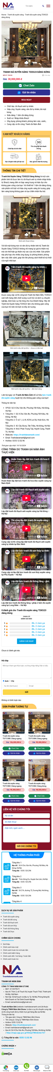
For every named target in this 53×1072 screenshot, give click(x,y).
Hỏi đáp (47, 75)
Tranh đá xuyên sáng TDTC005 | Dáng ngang (12, 737)
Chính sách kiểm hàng (11, 953)
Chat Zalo (16, 1070)
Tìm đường (6, 1070)
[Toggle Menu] (48, 6)
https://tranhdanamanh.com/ (27, 435)
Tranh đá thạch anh (10, 923)
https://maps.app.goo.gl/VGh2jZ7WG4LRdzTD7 (26, 1033)
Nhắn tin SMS (47, 1070)
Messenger (36, 1070)
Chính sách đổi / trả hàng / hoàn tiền (17, 956)
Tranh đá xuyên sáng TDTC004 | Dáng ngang (37, 737)
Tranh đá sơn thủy (10, 926)
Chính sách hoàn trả (10, 959)
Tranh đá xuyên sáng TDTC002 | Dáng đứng (37, 784)
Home (3, 15)
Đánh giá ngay (26, 641)
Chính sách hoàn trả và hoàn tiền (15, 950)
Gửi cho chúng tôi (26, 846)
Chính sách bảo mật (10, 947)
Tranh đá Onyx (8, 932)
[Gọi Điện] (26, 1066)
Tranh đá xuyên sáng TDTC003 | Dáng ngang (12, 784)
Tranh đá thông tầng (11, 929)
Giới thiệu (6, 944)
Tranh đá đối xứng (10, 920)
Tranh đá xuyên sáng (16, 15)
